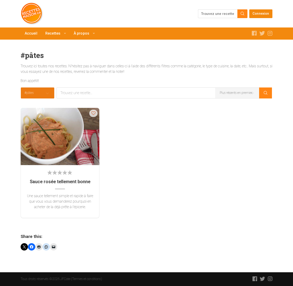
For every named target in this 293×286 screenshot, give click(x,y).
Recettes (52, 33)
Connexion (260, 14)
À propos (81, 33)
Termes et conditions (86, 279)
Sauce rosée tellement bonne (60, 181)
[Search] (242, 13)
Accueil (31, 33)
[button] (93, 113)
